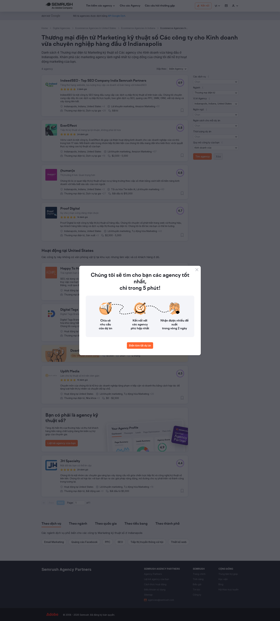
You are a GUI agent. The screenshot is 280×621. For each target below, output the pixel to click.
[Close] (197, 270)
